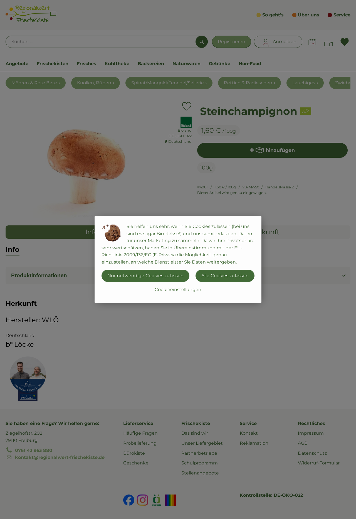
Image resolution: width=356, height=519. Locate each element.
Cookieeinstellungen (178, 289)
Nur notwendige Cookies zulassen (145, 275)
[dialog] (178, 259)
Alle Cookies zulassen (225, 275)
